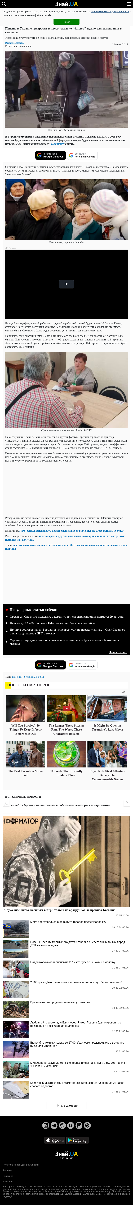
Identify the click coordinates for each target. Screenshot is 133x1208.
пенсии (16, 676)
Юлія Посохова (14, 42)
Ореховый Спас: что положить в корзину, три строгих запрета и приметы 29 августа (66, 616)
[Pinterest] (87, 1125)
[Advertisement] (66, 489)
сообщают (57, 144)
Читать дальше (67, 1105)
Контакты (8, 1181)
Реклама (7, 1170)
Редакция (8, 1176)
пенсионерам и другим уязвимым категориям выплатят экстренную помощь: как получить (65, 537)
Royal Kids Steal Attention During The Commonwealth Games (107, 775)
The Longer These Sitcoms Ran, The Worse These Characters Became (66, 729)
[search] (4, 4)
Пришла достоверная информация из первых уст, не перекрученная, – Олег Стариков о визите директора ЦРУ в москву (67, 631)
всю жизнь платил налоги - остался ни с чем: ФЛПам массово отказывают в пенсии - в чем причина (66, 546)
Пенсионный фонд (32, 676)
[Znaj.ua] (66, 4)
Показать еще (118, 652)
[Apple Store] (55, 1140)
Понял (66, 21)
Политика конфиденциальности (21, 1164)
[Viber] (62, 1125)
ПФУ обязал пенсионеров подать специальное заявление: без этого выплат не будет (71, 530)
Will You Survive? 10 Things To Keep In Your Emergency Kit (26, 729)
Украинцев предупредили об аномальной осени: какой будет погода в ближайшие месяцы (65, 642)
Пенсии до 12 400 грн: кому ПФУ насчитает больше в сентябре (52, 623)
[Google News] (70, 1125)
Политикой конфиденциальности (110, 11)
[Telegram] (54, 1125)
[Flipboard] (79, 1125)
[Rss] (45, 1125)
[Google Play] (77, 1140)
